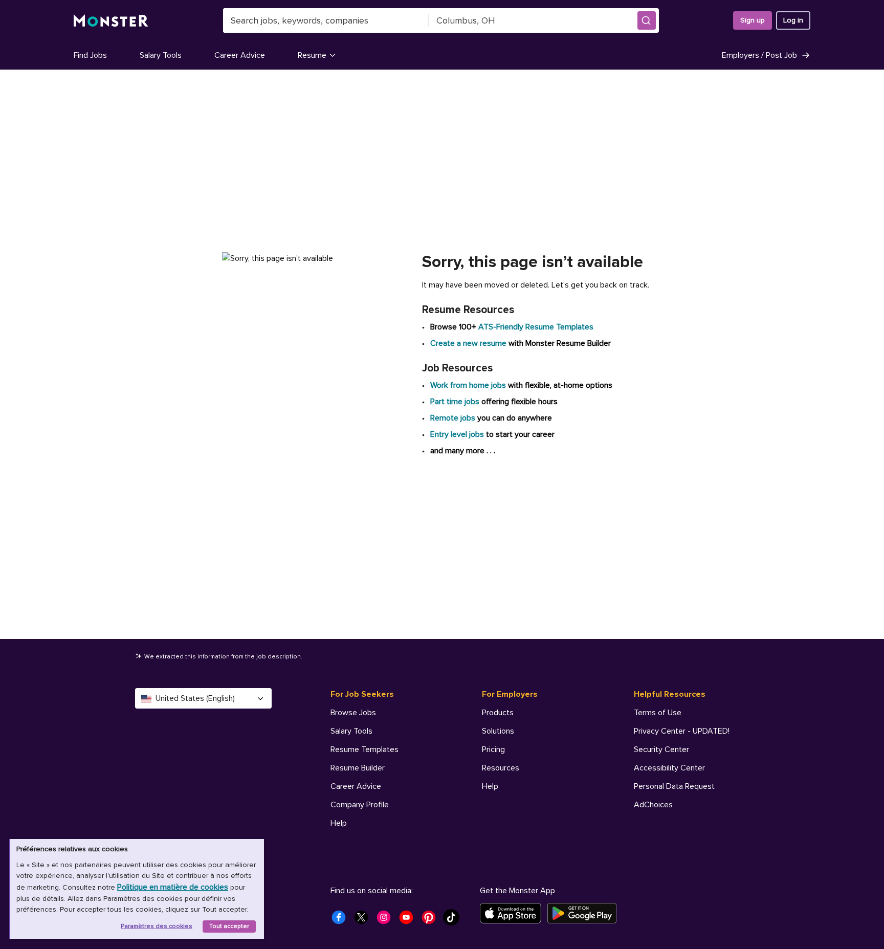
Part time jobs (454, 401)
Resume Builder (357, 768)
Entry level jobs (457, 434)
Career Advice (239, 55)
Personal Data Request (674, 786)
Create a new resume (469, 343)
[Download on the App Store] (513, 913)
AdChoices (653, 805)
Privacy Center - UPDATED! (682, 731)
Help (338, 823)
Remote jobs (452, 418)
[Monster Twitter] (364, 920)
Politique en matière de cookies (172, 887)
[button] (646, 20)
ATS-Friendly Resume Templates (535, 327)
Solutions (498, 731)
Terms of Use (657, 713)
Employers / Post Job (759, 55)
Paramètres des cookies (156, 926)
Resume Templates (364, 749)
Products (498, 713)
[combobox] (326, 20)
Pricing (493, 749)
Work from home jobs (468, 385)
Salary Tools (161, 55)
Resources (500, 768)
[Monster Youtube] (409, 920)
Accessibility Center (669, 768)
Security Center (661, 749)
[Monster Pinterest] (432, 920)
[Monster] (111, 20)
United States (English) (195, 698)
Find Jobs (90, 55)
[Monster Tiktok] (454, 920)
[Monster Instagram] (386, 920)
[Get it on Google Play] (585, 913)
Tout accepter (229, 926)
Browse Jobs (353, 713)
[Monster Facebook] (341, 920)
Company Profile (359, 805)
